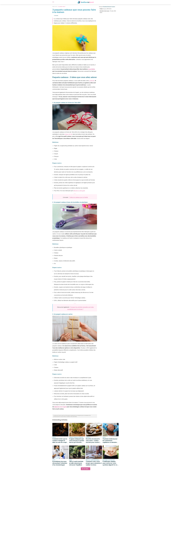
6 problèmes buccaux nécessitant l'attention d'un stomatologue (59, 463)
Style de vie (54, 6)
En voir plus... (85, 468)
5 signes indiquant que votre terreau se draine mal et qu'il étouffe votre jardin (76, 440)
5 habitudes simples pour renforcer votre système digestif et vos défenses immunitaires (110, 463)
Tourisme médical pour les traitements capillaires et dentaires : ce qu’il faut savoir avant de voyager (110, 440)
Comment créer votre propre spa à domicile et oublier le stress (94, 463)
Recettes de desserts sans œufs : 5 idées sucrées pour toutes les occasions (93, 440)
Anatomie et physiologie (109, 459)
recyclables (91, 69)
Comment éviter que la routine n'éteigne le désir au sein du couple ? (59, 440)
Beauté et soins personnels (92, 459)
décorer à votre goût (79, 190)
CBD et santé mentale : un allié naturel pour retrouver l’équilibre (76, 463)
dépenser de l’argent (60, 406)
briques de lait (68, 134)
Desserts (88, 437)
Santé (104, 437)
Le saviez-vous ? (61, 6)
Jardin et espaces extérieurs (76, 437)
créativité (91, 80)
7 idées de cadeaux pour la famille (78, 197)
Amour (54, 437)
